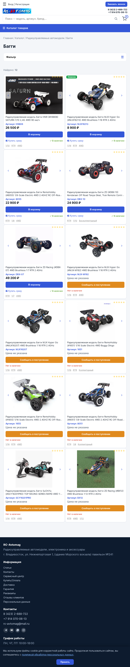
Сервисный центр (13, 576)
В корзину (34, 134)
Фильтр (65, 57)
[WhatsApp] (17, 630)
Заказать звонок (116, 4)
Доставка (9, 584)
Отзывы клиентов (13, 597)
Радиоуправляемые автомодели (45, 38)
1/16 (69, 145)
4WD (19, 145)
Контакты (8, 571)
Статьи (7, 567)
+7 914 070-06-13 (117, 12)
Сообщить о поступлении (96, 284)
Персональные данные (16, 601)
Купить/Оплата (11, 580)
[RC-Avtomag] (17, 11)
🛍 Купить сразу (14, 141)
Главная (8, 38)
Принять (65, 662)
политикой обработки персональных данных (47, 654)
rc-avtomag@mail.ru (16, 623)
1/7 (13, 296)
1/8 (13, 220)
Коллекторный (86, 370)
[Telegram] (5, 630)
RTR (14, 145)
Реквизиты (9, 593)
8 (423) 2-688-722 (117, 9)
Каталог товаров (15, 28)
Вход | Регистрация (18, 4)
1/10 (8, 145)
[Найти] (116, 18)
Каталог (19, 38)
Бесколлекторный (88, 220)
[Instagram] (23, 630)
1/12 (82, 518)
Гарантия (8, 589)
